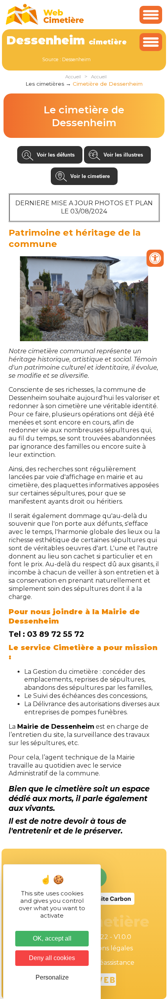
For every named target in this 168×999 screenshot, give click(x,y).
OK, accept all (52, 938)
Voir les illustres (123, 155)
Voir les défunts (56, 155)
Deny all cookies (52, 958)
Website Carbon (108, 898)
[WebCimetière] (45, 22)
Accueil (73, 76)
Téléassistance (112, 962)
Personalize (52, 977)
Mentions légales (106, 948)
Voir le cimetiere (90, 176)
